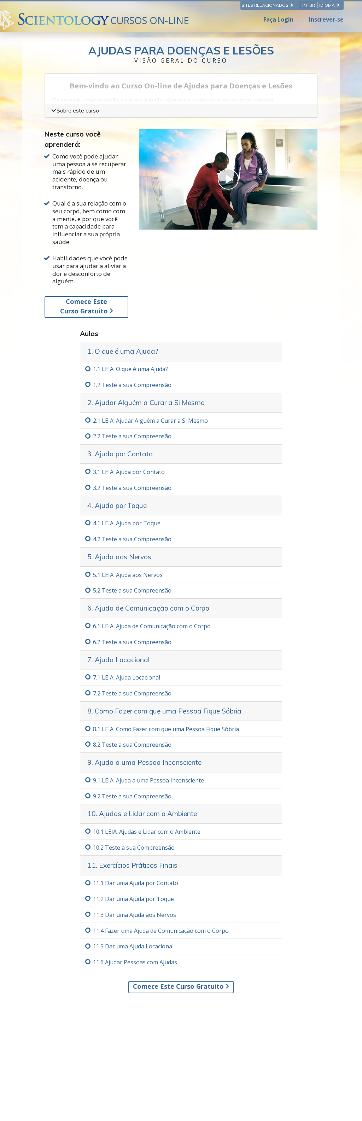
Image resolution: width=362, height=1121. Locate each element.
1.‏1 (130, 369)
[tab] (181, 351)
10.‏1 (146, 832)
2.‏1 (150, 420)
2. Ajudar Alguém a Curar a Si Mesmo (146, 402)
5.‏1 (128, 575)
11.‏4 (161, 931)
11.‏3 (134, 915)
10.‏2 (134, 847)
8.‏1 (166, 729)
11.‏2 (133, 899)
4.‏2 (132, 539)
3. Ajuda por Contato (120, 454)
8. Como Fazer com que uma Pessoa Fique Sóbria (164, 711)
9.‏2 (132, 796)
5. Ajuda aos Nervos (119, 557)
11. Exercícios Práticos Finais (132, 865)
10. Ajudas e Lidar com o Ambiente (142, 813)
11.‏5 (133, 946)
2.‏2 (132, 436)
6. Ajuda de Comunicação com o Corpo (148, 608)
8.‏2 (132, 745)
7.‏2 (132, 693)
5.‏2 (132, 590)
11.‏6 (135, 962)
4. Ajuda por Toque (117, 505)
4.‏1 (126, 523)
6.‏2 (132, 642)
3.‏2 (132, 488)
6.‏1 (152, 626)
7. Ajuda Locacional (118, 659)
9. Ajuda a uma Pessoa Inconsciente (144, 762)
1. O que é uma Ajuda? (122, 351)
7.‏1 (126, 677)
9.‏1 (148, 780)
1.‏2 (132, 385)
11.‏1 (135, 883)
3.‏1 (129, 472)
